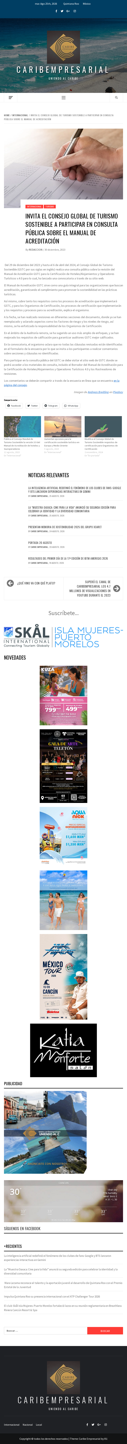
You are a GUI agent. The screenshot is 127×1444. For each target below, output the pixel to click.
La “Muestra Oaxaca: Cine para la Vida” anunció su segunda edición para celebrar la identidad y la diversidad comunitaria (72, 509)
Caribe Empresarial (39, 496)
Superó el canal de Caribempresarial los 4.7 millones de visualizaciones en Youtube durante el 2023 (90, 588)
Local (39, 1424)
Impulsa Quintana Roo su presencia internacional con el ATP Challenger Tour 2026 (52, 1296)
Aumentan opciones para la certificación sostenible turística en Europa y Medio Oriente (61, 442)
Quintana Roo (71, 3)
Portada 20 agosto (40, 543)
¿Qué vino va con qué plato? (36, 583)
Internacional (34, 206)
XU (105, 1438)
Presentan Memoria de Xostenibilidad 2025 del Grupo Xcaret (65, 527)
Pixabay (118, 392)
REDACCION (36, 249)
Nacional (28, 1424)
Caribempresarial (63, 69)
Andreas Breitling (98, 392)
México (87, 3)
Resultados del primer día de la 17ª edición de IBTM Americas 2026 (68, 558)
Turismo (49, 206)
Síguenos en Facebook (22, 1228)
